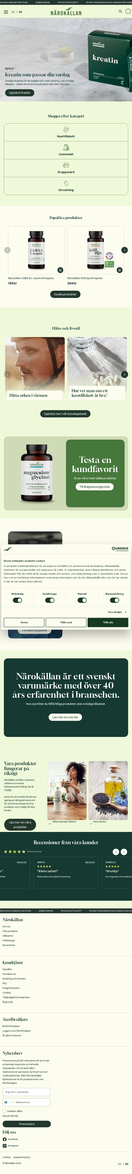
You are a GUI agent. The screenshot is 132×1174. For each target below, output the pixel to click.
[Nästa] (124, 250)
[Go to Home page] (66, 11)
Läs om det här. (11, 1115)
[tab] (60, 96)
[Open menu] (6, 12)
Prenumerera (26, 1124)
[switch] (49, 600)
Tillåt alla (108, 622)
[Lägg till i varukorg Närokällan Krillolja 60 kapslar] (120, 270)
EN (13, 12)
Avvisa (24, 622)
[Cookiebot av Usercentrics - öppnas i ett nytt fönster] (114, 549)
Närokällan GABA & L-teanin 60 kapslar (31, 278)
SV (20, 12)
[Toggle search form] (120, 11)
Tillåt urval (66, 622)
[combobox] (8, 1102)
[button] (116, 852)
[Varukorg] (128, 11)
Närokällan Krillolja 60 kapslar (85, 278)
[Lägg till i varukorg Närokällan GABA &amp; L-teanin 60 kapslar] (60, 270)
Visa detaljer (115, 612)
